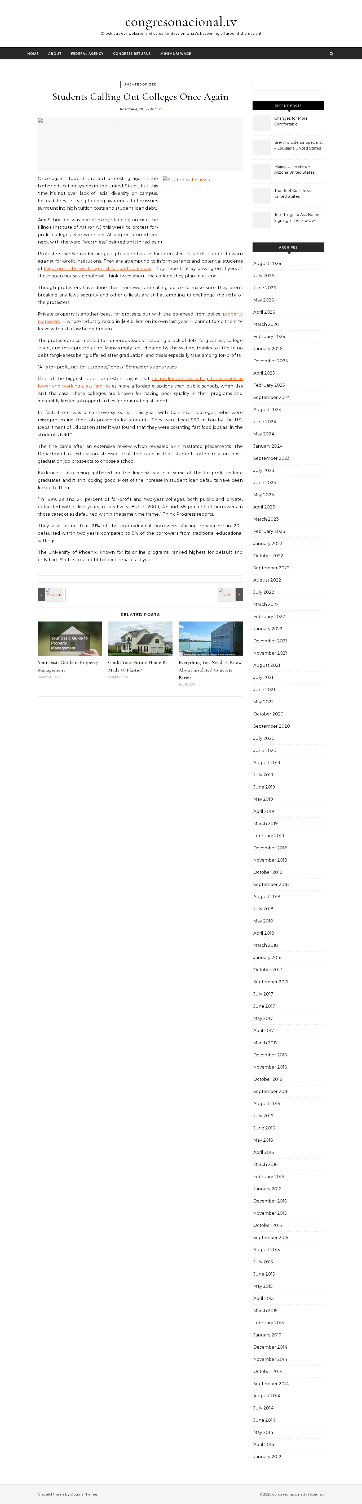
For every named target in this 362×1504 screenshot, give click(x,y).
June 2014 (264, 1420)
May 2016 (263, 1140)
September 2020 (271, 726)
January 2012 (267, 1456)
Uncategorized (140, 84)
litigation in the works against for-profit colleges (97, 268)
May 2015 (263, 1286)
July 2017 (263, 994)
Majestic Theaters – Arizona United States (294, 169)
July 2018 (263, 908)
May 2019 (263, 799)
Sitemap (317, 1494)
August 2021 (266, 665)
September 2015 (270, 1237)
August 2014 (267, 1395)
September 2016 (270, 1091)
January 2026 (267, 348)
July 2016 (263, 1115)
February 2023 (269, 531)
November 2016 (270, 1067)
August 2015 (266, 1249)
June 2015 (264, 1274)
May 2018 (263, 921)
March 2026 (266, 324)
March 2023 (266, 519)
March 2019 (265, 823)
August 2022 (267, 580)
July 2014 (263, 1408)
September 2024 (271, 397)
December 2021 (270, 640)
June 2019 (264, 787)
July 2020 (264, 738)
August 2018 (266, 896)
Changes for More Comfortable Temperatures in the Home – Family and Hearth (293, 122)
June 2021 (264, 689)
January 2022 (267, 628)
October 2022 (268, 555)
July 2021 (263, 677)
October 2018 (267, 872)
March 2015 (265, 1310)
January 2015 (267, 1335)
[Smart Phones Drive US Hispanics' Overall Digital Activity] (231, 594)
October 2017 (267, 969)
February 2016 (268, 1176)
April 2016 (263, 1152)
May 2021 (263, 701)
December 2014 (270, 1347)
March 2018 (265, 945)
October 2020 (268, 714)
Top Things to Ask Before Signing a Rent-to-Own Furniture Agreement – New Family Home (297, 218)
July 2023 (263, 470)
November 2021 (270, 653)
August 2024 (267, 409)
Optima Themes (84, 1494)
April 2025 (264, 373)
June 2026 (264, 287)
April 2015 (263, 1298)
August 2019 (266, 762)
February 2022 (269, 616)
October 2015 (267, 1225)
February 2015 (268, 1322)
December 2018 (270, 847)
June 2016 (264, 1128)
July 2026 (263, 275)
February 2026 (269, 336)
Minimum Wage (175, 53)
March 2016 (265, 1164)
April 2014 (264, 1444)
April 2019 (263, 811)
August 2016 (266, 1103)
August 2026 (267, 263)
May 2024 (264, 433)
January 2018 (267, 957)
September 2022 (271, 567)
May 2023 (263, 494)
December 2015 (270, 1201)
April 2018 (263, 933)
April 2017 (263, 1030)
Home (33, 53)
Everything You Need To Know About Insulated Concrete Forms (210, 670)
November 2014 (270, 1359)
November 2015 (270, 1213)
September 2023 (271, 458)
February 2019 (268, 835)
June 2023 (264, 482)
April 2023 (264, 507)
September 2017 (271, 981)
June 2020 (264, 750)
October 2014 (268, 1371)
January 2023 (267, 543)
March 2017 (265, 1042)
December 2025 (270, 360)
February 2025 (269, 385)
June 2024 (265, 421)
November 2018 (270, 860)
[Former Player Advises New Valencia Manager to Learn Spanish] (50, 594)
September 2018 (271, 884)
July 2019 (263, 774)
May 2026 (263, 300)
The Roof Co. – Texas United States (293, 193)
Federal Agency (87, 53)
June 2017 (264, 1006)
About (54, 53)
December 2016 (270, 1054)
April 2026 (264, 312)
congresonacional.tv (181, 21)
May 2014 (263, 1432)
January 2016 (267, 1188)
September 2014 (271, 1383)
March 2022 (266, 604)
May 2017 (263, 1018)
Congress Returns (132, 53)
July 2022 (263, 592)
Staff (158, 109)
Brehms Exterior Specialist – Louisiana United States (298, 145)
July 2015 (263, 1261)
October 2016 (267, 1079)
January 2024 (268, 446)
